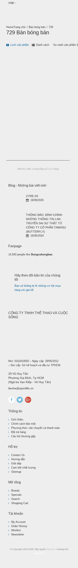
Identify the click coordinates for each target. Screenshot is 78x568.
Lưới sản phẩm (19, 44)
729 (51, 27)
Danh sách (42, 44)
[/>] (15, 201)
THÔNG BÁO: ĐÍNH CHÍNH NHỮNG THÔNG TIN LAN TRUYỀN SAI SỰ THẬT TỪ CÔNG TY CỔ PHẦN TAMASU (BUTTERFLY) (46, 223)
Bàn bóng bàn (37, 27)
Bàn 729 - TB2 (15, 131)
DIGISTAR (39, 553)
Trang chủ (19, 27)
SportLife (50, 549)
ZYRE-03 (32, 196)
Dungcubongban (41, 254)
